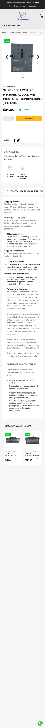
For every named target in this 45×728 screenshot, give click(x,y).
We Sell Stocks (9, 87)
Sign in (24, 6)
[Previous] (6, 56)
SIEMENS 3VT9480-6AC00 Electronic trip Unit (12, 456)
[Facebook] (14, 140)
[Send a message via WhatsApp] (40, 723)
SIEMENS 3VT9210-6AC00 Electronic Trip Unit (32, 457)
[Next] (38, 56)
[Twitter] (18, 140)
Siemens (8, 159)
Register (32, 6)
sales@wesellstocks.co (15, 2)
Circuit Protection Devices (26, 156)
